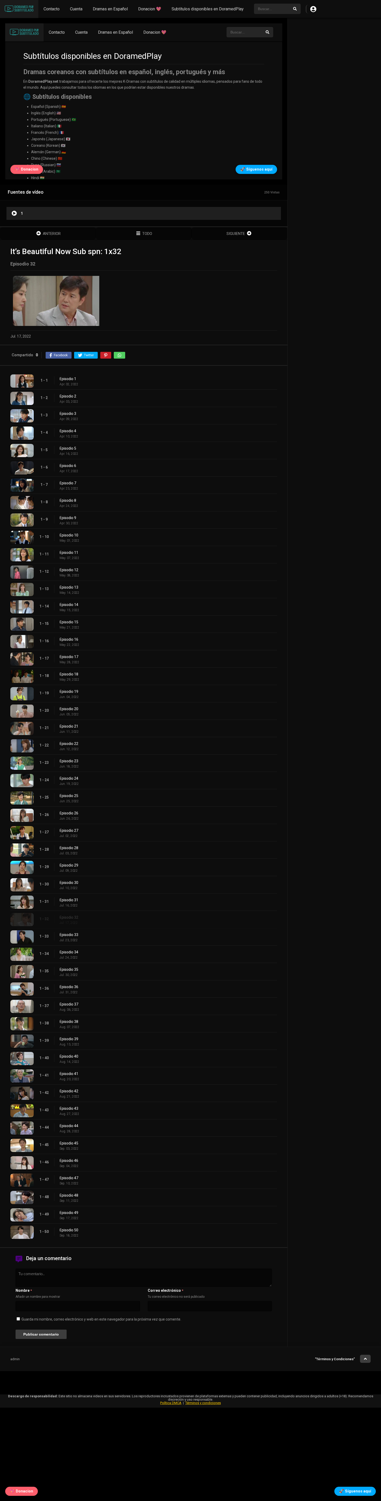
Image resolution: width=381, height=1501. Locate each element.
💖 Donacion (21, 1490)
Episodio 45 (69, 1143)
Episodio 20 (69, 709)
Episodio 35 (69, 969)
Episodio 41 (69, 1074)
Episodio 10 (69, 535)
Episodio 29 (69, 865)
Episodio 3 (68, 413)
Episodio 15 (69, 622)
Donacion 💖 (149, 8)
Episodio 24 (69, 778)
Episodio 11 (69, 552)
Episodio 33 (69, 935)
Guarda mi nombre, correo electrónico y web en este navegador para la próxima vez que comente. (101, 1319)
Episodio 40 (69, 1056)
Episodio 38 (69, 1022)
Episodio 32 (69, 917)
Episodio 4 (68, 431)
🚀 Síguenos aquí (355, 1490)
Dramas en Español (110, 8)
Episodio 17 (69, 657)
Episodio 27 (69, 830)
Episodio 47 (69, 1178)
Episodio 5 (68, 448)
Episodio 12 (69, 570)
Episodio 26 (69, 813)
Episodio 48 (69, 1195)
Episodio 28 (69, 848)
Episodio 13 (69, 587)
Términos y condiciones (203, 1403)
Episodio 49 (69, 1213)
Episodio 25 (69, 796)
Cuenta (76, 8)
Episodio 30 (69, 883)
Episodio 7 (68, 483)
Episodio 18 (69, 674)
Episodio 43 (69, 1108)
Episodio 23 (69, 761)
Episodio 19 (69, 691)
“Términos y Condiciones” (335, 1359)
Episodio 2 (68, 396)
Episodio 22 (69, 744)
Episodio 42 (69, 1091)
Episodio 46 (69, 1160)
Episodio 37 (69, 1004)
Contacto (52, 8)
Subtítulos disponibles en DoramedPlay (208, 8)
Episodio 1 (68, 379)
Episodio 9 (68, 518)
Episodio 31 (69, 900)
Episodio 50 (69, 1230)
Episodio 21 (69, 726)
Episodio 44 (69, 1126)
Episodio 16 (69, 639)
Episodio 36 (69, 987)
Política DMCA (170, 1403)
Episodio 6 (68, 466)
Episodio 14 (69, 605)
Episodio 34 (69, 952)
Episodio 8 (68, 500)
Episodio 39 (69, 1039)
